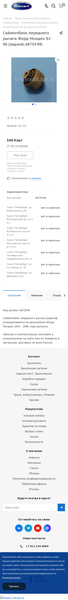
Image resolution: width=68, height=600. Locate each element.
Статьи (34, 468)
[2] (12, 117)
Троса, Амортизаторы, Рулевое (34, 394)
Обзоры (34, 473)
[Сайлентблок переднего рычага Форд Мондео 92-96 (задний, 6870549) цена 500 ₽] (34, 79)
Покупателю (34, 409)
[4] (19, 117)
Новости (34, 457)
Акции (34, 436)
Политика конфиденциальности (34, 478)
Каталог (34, 356)
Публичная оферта (34, 484)
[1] (8, 117)
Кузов (34, 384)
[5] (23, 117)
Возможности (34, 442)
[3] (16, 117)
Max (47, 528)
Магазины (34, 463)
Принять (14, 586)
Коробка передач (34, 379)
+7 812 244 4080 (37, 546)
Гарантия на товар (34, 426)
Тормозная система (34, 389)
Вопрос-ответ (34, 431)
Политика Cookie (11, 577)
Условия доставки (34, 421)
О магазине (34, 451)
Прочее (34, 400)
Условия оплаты (34, 415)
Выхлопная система (34, 368)
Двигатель (34, 363)
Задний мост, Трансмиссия (34, 373)
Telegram (28, 528)
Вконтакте (19, 528)
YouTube (38, 528)
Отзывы (34, 489)
